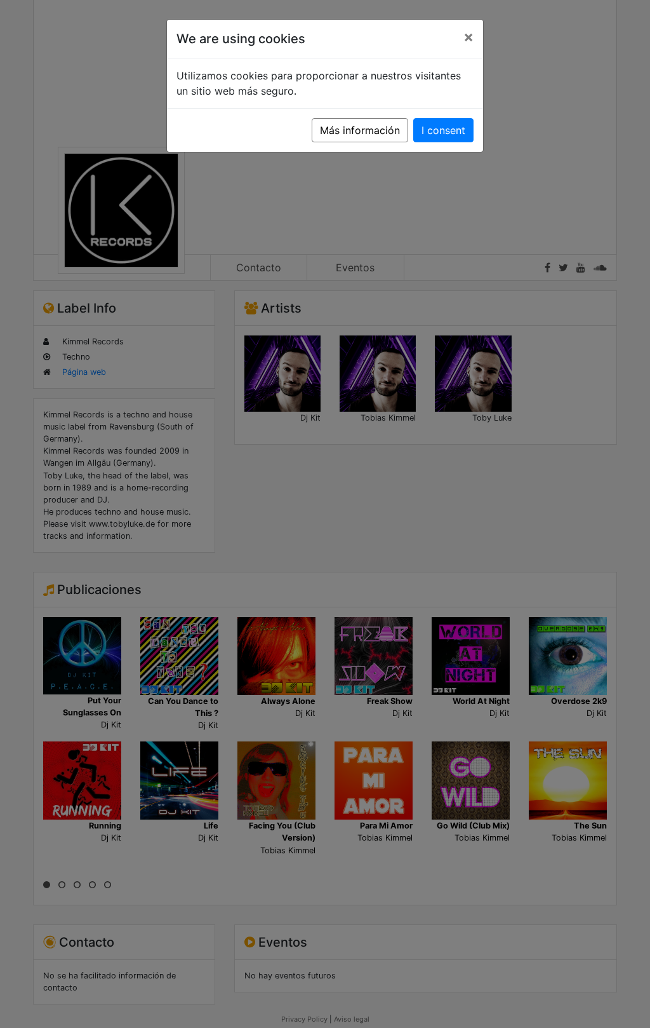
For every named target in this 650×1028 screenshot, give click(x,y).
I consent (443, 130)
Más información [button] (360, 130)
